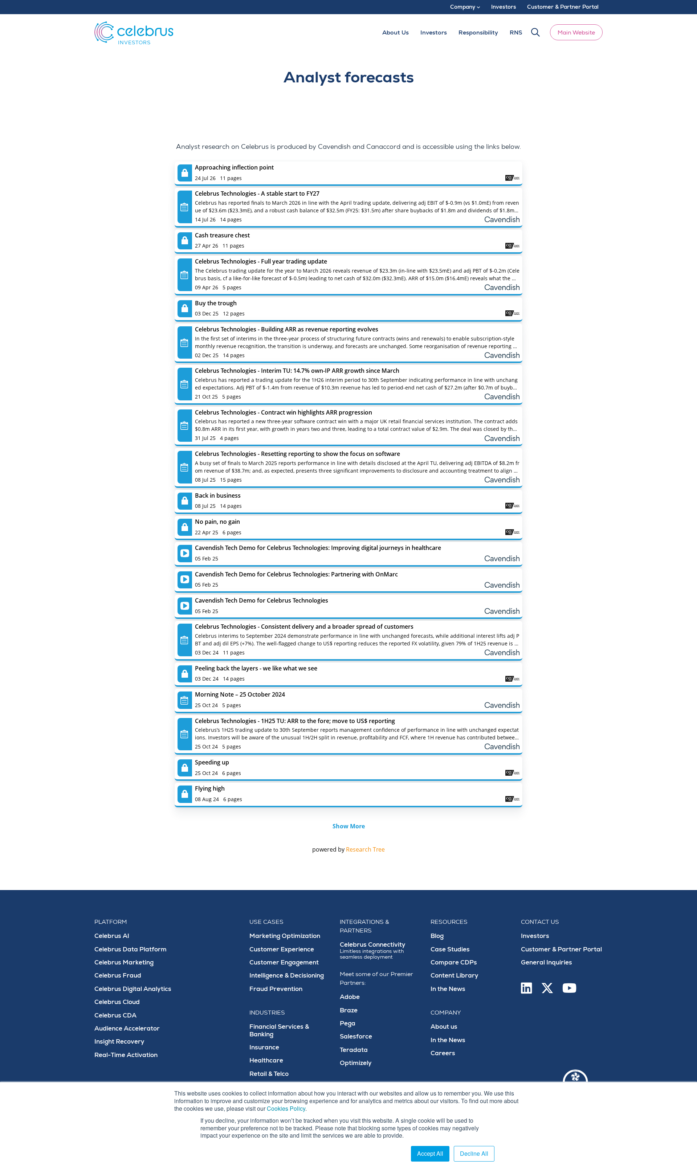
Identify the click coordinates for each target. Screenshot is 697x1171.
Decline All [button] (474, 1153)
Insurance (264, 1047)
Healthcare (266, 1060)
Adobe (350, 997)
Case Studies (450, 949)
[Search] (535, 32)
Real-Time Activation (126, 1055)
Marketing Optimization (284, 936)
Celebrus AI (111, 936)
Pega (347, 1023)
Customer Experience (281, 949)
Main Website (576, 32)
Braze (349, 1010)
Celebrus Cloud (117, 1002)
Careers (443, 1053)
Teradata (354, 1050)
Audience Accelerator (127, 1028)
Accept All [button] (430, 1153)
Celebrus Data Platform (130, 949)
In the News (448, 989)
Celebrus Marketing (124, 962)
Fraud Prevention (275, 989)
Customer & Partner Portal (561, 949)
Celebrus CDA (115, 1015)
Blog (437, 936)
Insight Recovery (119, 1041)
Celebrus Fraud (117, 975)
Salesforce (356, 1036)
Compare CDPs (454, 962)
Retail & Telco (269, 1074)
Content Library (454, 975)
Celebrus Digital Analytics (132, 989)
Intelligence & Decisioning (286, 975)
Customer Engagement (284, 962)
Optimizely (356, 1063)
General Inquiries (546, 962)
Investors (535, 936)
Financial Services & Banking (279, 1030)
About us (444, 1027)
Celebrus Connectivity (372, 950)
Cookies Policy (286, 1108)
